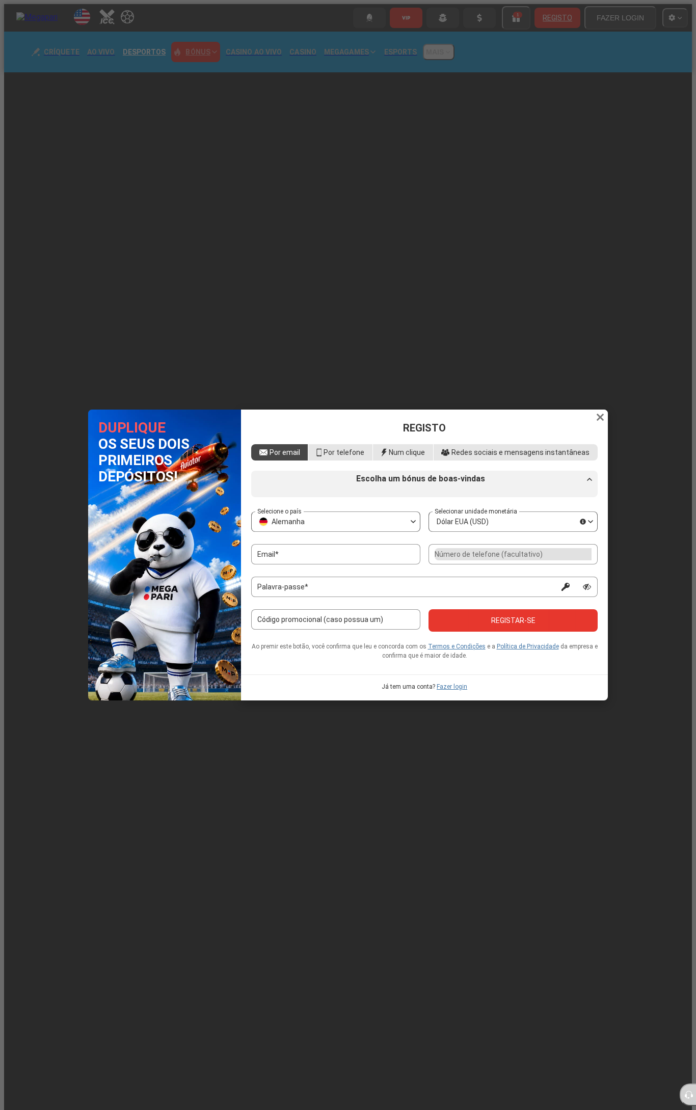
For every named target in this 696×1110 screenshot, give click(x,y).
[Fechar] (600, 387)
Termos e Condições (457, 676)
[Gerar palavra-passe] (565, 617)
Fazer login (452, 716)
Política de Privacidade (528, 676)
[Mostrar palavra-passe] (587, 617)
